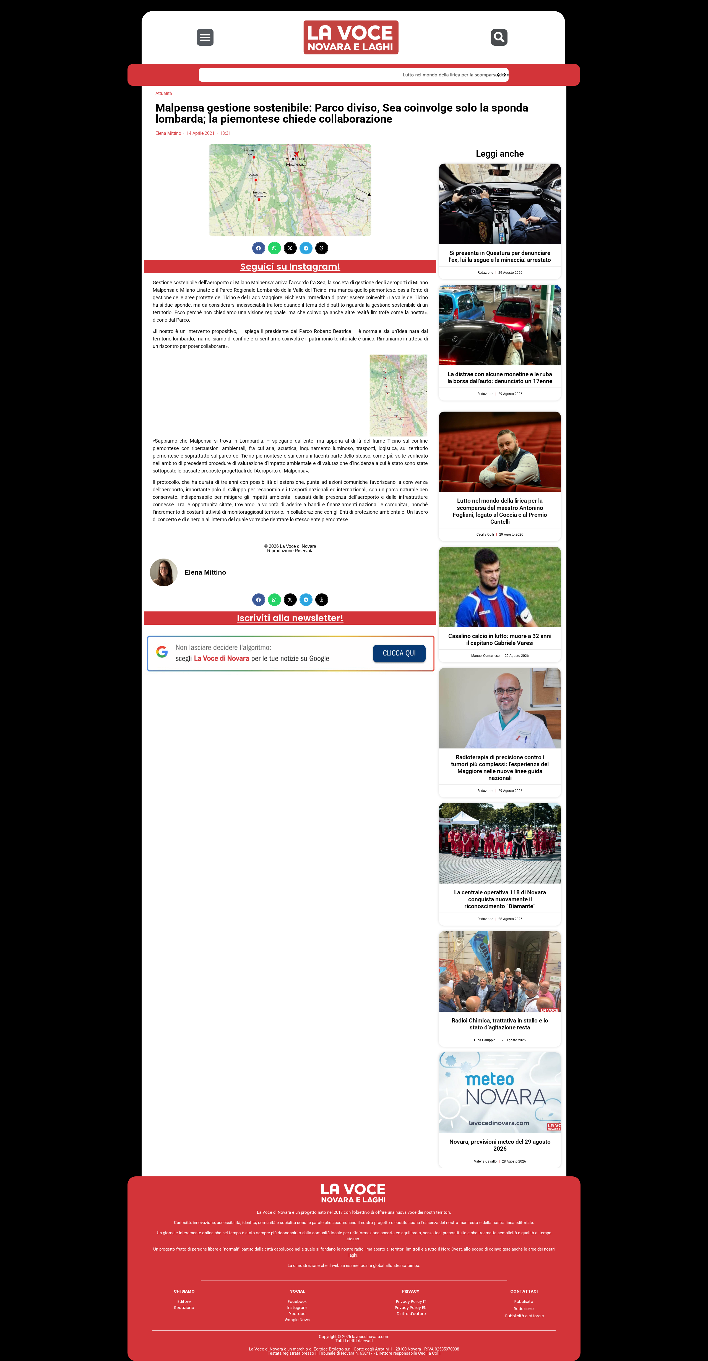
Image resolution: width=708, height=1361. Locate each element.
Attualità (163, 93)
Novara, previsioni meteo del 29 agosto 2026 (500, 1145)
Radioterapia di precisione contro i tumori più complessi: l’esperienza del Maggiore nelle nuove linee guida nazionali (500, 768)
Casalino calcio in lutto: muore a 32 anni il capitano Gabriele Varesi (499, 639)
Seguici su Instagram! (290, 266)
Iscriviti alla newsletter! (290, 618)
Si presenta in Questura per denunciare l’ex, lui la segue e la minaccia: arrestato (500, 256)
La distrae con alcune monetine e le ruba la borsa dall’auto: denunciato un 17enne (499, 377)
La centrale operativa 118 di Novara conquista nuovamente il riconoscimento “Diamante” (500, 899)
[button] (205, 37)
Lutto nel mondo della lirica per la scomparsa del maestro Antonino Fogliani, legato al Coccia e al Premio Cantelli (325, 75)
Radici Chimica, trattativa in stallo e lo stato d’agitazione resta (500, 1024)
